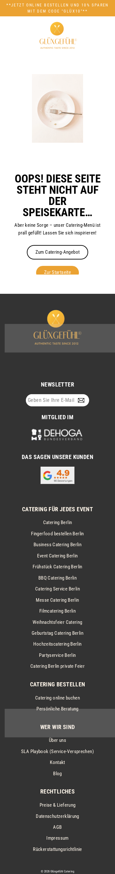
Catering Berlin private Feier (57, 666)
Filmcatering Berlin (57, 611)
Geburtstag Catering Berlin (57, 633)
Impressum (57, 838)
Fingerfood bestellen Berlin (57, 534)
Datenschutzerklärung (57, 816)
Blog (57, 773)
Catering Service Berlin (57, 589)
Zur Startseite (57, 272)
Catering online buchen (57, 698)
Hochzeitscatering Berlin (57, 644)
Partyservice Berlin (57, 655)
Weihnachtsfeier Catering (57, 622)
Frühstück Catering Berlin (57, 567)
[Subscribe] (82, 400)
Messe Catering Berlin (57, 600)
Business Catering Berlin (57, 544)
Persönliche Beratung (57, 709)
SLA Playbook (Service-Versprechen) (57, 751)
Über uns (57, 740)
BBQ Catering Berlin (57, 578)
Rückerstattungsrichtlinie (57, 849)
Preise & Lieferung (58, 805)
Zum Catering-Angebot (57, 252)
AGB (57, 827)
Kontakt (57, 762)
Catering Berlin (57, 522)
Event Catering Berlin (57, 556)
